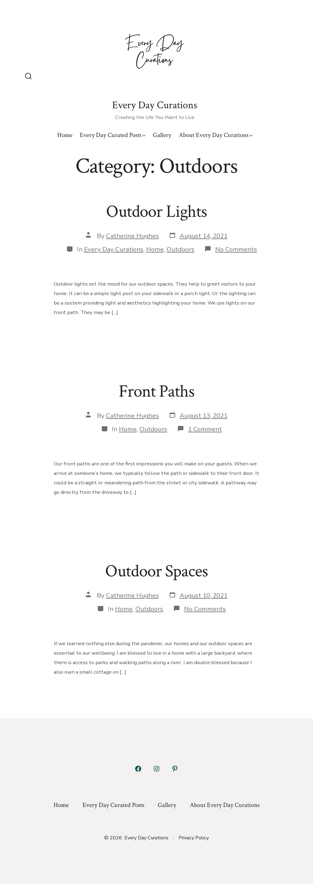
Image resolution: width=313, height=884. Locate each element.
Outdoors (180, 249)
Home (64, 135)
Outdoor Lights (156, 211)
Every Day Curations (113, 249)
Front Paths (156, 391)
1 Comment (205, 429)
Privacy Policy (194, 837)
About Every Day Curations (214, 135)
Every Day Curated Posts (111, 135)
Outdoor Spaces (156, 571)
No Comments (236, 249)
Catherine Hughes (132, 235)
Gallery (162, 135)
